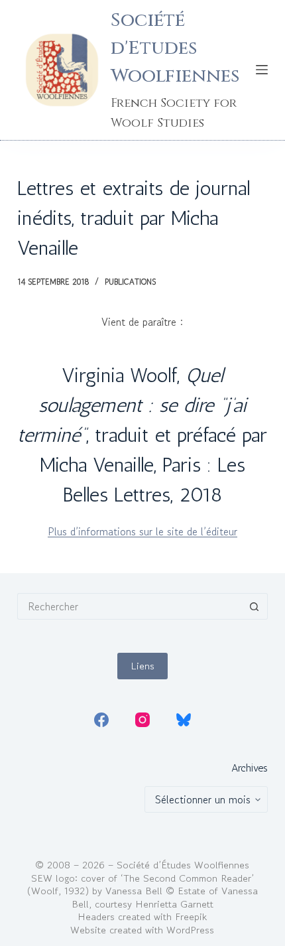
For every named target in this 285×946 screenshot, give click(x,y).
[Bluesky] (183, 719)
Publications (130, 281)
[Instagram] (142, 719)
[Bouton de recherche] (254, 606)
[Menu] (262, 70)
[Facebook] (101, 719)
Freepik (191, 916)
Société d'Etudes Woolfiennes (175, 48)
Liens (142, 666)
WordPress (190, 930)
